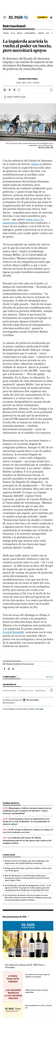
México (19, 33)
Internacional (14, 26)
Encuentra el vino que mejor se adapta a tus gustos (37, 975)
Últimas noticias (11, 803)
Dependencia (40, 690)
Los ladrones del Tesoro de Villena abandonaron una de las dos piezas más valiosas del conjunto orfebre (27, 840)
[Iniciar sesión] (51, 17)
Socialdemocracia (25, 690)
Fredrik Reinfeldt (9, 690)
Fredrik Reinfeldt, (14, 632)
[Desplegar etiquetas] (51, 690)
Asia (47, 33)
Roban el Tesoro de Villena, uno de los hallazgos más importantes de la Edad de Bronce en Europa (27, 862)
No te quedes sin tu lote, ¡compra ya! (38, 1006)
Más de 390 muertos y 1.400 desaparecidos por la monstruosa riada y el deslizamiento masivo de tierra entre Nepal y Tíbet (27, 877)
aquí (41, 709)
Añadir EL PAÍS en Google (16, 97)
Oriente (41, 33)
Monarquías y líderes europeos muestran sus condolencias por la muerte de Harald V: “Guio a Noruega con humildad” (27, 811)
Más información (8, 703)
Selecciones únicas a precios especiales (36, 991)
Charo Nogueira (28, 79)
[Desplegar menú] (5, 17)
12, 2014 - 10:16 (31, 83)
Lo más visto (9, 855)
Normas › (49, 677)
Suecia (35, 164)
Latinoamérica (30, 33)
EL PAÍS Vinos (28, 926)
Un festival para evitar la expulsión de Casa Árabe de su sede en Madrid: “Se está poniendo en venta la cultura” (26, 821)
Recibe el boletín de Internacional (20, 664)
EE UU (13, 33)
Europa (6, 33)
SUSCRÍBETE (42, 17)
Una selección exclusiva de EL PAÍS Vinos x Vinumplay (25, 966)
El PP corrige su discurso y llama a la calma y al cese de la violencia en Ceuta (28, 830)
